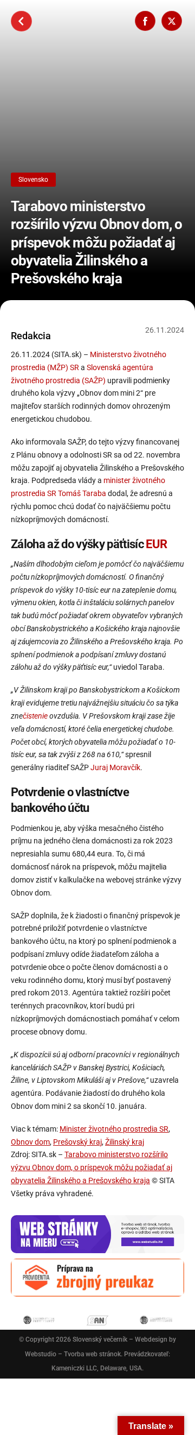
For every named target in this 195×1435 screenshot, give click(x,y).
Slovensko (33, 179)
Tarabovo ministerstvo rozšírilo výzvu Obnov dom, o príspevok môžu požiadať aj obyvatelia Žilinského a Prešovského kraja (97, 242)
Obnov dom (30, 1142)
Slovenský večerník (100, 1339)
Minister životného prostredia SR (114, 1129)
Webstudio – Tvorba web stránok (73, 1354)
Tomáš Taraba (82, 493)
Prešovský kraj (77, 1142)
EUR (156, 544)
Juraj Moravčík (115, 767)
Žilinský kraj (124, 1142)
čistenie (35, 716)
